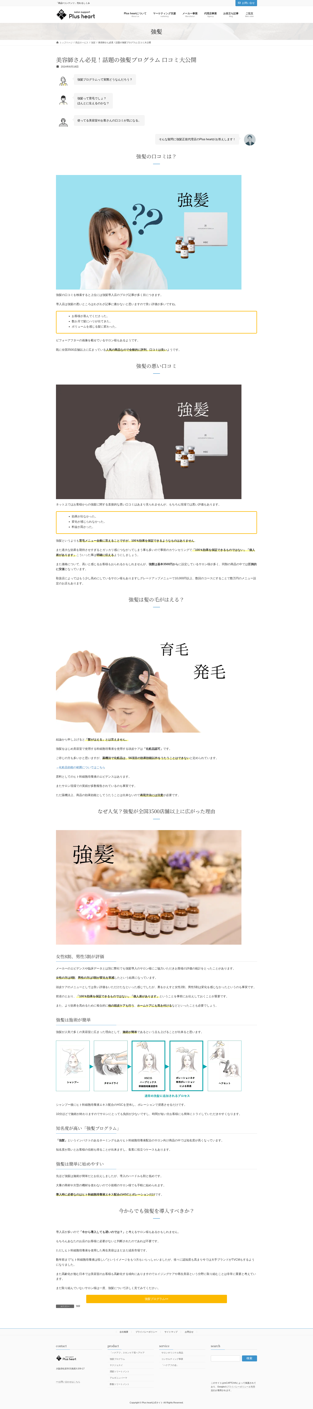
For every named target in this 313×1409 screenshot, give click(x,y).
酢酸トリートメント (119, 1384)
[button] (156, 1299)
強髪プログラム (117, 1359)
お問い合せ (248, 2)
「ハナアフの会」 (170, 1365)
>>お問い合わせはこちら (68, 1382)
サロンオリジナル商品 (172, 1352)
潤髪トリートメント (119, 1371)
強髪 (78, 1306)
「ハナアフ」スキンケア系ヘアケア (127, 1352)
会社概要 (124, 1332)
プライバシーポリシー (146, 1332)
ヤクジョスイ (116, 1365)
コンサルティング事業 (172, 1359)
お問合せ (189, 1332)
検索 (249, 1358)
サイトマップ (171, 1332)
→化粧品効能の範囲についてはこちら (80, 767)
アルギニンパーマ (118, 1378)
